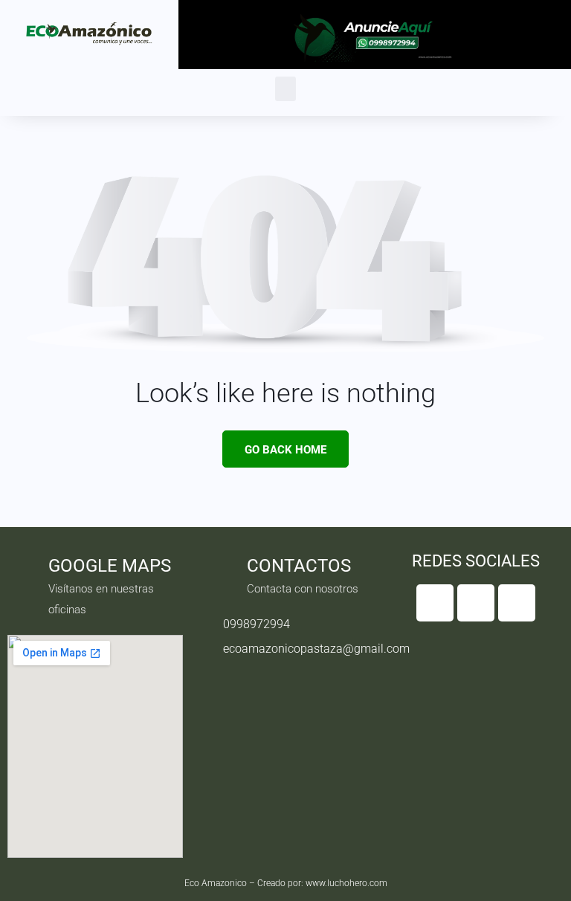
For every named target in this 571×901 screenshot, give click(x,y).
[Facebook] (435, 602)
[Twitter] (475, 602)
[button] (285, 89)
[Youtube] (516, 602)
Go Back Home (285, 449)
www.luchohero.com (346, 883)
